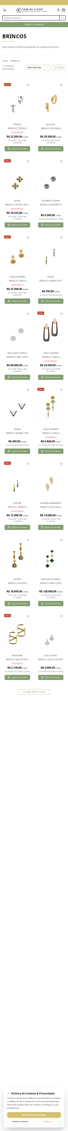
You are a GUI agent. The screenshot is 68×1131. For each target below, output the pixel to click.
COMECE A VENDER (34, 24)
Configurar (47, 1121)
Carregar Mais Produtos (34, 691)
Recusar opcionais (20, 1121)
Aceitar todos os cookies (34, 1115)
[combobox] (38, 67)
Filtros (61, 67)
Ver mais (19, 101)
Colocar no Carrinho (19, 149)
